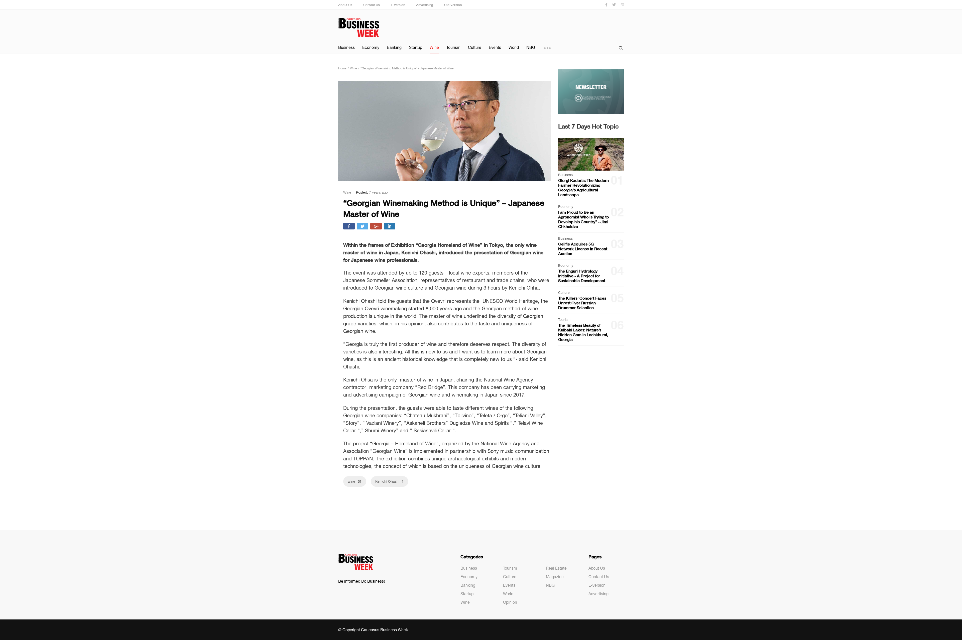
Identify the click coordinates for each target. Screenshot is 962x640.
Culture (474, 47)
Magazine (555, 576)
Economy (370, 47)
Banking (394, 47)
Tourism (453, 47)
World (514, 47)
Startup (415, 47)
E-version (398, 5)
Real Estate (556, 568)
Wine (434, 47)
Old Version (453, 5)
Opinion (510, 602)
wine (355, 481)
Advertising (424, 5)
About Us (345, 5)
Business (346, 47)
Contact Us (371, 5)
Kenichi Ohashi (389, 481)
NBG (530, 47)
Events (495, 47)
